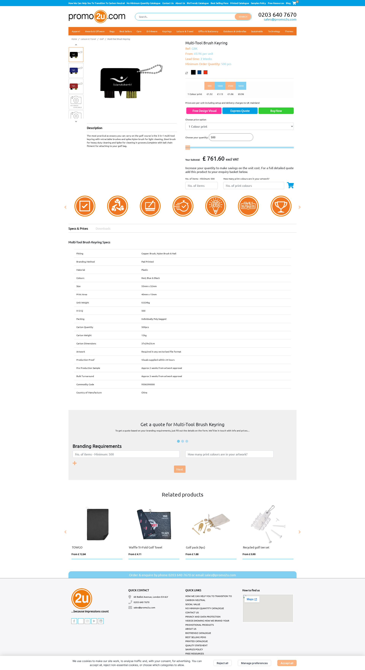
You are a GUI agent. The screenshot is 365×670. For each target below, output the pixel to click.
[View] (76, 54)
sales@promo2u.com (280, 19)
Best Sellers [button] (126, 31)
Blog (288, 3)
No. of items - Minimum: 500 (200, 178)
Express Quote (240, 110)
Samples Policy (258, 3)
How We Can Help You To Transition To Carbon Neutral (96, 3)
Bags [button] (112, 31)
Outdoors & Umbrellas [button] (234, 31)
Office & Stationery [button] (208, 31)
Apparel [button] (76, 31)
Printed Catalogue (239, 3)
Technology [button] (274, 31)
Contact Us (168, 3)
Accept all (287, 663)
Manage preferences (254, 663)
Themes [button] (289, 31)
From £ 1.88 (192, 554)
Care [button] (139, 31)
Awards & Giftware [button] (95, 31)
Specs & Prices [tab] (78, 228)
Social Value (192, 604)
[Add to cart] (292, 184)
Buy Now (276, 110)
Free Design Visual (205, 110)
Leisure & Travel (88, 38)
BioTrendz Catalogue (198, 3)
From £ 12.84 (78, 554)
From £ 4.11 (135, 554)
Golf (101, 38)
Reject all (222, 663)
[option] (84, 207)
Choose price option (195, 119)
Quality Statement (196, 645)
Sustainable (257, 31)
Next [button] (299, 207)
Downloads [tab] (103, 228)
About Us (180, 3)
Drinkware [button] (152, 31)
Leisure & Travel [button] (185, 31)
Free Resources (276, 3)
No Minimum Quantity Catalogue (143, 3)
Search (243, 16)
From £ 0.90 (249, 554)
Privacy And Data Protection (203, 616)
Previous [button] (65, 207)
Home (74, 38)
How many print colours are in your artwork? (246, 178)
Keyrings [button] (166, 31)
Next (179, 469)
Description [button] (94, 128)
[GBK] (194, 72)
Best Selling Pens (219, 3)
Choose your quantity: (196, 137)
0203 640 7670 (277, 14)
